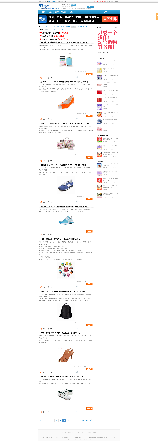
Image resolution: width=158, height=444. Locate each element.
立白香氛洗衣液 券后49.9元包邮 (110, 61)
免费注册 (54, 1)
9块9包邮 (85, 26)
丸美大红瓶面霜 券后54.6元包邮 (110, 97)
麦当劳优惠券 (100, 437)
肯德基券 (70, 12)
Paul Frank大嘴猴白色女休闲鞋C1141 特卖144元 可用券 (65, 376)
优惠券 (50, 12)
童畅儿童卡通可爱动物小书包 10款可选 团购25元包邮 (63, 239)
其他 (81, 26)
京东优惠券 (63, 8)
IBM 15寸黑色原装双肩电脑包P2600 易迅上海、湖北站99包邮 (66, 291)
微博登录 (61, 1)
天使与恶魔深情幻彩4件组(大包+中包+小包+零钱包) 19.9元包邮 (69, 123)
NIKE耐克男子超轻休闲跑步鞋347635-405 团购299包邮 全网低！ (68, 206)
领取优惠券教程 (109, 1)
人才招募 (69, 432)
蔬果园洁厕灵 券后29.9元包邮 (109, 127)
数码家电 (58, 26)
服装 (50, 26)
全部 (46, 26)
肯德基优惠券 (57, 437)
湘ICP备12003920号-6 (79, 434)
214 (83, 420)
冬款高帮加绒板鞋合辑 (55, 39)
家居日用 (68, 26)
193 (56, 420)
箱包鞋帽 (73, 26)
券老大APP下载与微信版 (99, 1)
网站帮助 (89, 432)
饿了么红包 (68, 8)
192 (52, 420)
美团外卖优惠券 (113, 167)
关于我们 (64, 432)
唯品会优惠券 (81, 8)
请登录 (49, 1)
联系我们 (117, 1)
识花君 (79, 432)
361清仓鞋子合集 (53, 36)
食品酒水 (63, 26)
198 (76, 420)
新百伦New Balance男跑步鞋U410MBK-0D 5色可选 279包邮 (66, 165)
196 (68, 420)
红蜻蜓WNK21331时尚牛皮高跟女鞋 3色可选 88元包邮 (63, 333)
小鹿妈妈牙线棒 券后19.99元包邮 (110, 119)
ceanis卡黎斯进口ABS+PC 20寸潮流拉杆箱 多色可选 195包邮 (67, 42)
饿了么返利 (88, 439)
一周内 (57, 29)
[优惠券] (49, 9)
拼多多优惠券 (75, 8)
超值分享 (57, 12)
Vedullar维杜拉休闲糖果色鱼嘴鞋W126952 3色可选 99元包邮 (68, 82)
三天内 (53, 29)
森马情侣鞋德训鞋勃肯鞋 (55, 33)
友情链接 (74, 432)
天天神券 (72, 437)
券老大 (43, 437)
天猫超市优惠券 (87, 8)
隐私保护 (84, 432)
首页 (43, 12)
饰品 (78, 26)
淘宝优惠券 (64, 12)
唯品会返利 (82, 439)
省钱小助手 (70, 439)
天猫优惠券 (112, 94)
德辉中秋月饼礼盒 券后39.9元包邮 (110, 90)
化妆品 (53, 26)
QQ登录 (67, 1)
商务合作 (94, 432)
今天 (50, 29)
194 (60, 420)
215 (87, 420)
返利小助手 (76, 439)
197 (72, 420)
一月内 (61, 29)
